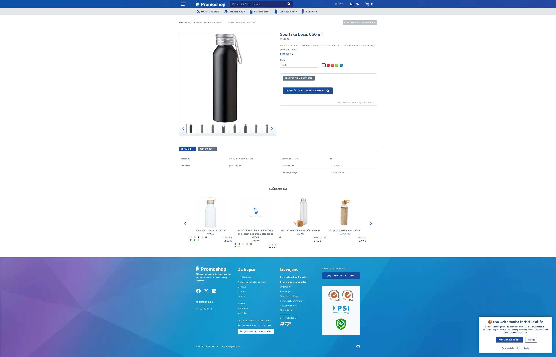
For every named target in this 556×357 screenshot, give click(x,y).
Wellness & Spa (237, 11)
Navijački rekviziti (210, 11)
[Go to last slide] (183, 129)
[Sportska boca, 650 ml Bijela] (227, 78)
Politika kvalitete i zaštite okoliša (254, 320)
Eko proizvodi (286, 310)
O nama (242, 291)
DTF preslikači (287, 318)
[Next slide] (271, 129)
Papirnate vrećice (288, 11)
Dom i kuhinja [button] (186, 22)
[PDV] (351, 4)
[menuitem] (191, 128)
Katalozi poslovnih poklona (294, 277)
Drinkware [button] (201, 22)
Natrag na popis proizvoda (360, 22)
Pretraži (305, 90)
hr (340, 3)
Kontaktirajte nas (344, 275)
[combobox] (299, 65)
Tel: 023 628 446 (204, 308)
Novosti (242, 303)
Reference (243, 308)
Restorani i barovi (288, 305)
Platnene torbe (261, 11)
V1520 (253, 22)
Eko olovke (311, 11)
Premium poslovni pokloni (293, 282)
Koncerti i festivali (289, 296)
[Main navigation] (183, 4)
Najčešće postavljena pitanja (252, 282)
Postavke (531, 339)
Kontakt (242, 296)
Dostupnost (206, 148)
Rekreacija (285, 291)
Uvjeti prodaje (245, 277)
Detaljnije (285, 54)
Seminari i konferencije (291, 301)
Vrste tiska (243, 313)
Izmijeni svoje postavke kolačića (255, 331)
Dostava (242, 286)
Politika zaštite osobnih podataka (254, 325)
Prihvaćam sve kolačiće (510, 339)
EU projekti (285, 286)
